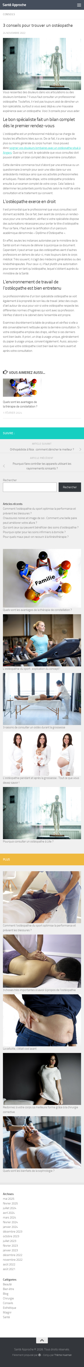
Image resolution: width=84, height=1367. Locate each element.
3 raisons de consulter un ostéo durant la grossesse (34, 727)
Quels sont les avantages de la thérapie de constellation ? (37, 610)
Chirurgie (8, 1298)
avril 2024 (9, 1213)
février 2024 (10, 1222)
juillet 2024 (9, 1208)
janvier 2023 (10, 1250)
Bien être (8, 1289)
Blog (5, 1293)
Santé (6, 1317)
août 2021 (9, 1269)
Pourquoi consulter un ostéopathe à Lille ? (28, 841)
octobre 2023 (11, 1236)
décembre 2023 (12, 1231)
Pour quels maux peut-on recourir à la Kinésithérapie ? (36, 537)
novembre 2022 (12, 1259)
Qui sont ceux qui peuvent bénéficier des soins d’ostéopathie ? (41, 527)
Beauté (7, 1284)
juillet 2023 (9, 1241)
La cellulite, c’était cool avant (20, 1048)
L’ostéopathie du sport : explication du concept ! (31, 669)
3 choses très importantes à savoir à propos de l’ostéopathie (39, 990)
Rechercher (10, 480)
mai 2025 (8, 1198)
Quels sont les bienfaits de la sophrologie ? (29, 1171)
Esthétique (9, 1308)
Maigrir (7, 1312)
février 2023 (10, 1245)
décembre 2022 (12, 1255)
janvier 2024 (10, 1227)
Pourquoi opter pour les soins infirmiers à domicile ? (34, 532)
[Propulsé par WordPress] (39, 1355)
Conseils (9, 14)
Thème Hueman (63, 1355)
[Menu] (79, 5)
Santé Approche (14, 5)
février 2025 (10, 1203)
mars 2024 (9, 1217)
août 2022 (9, 1264)
